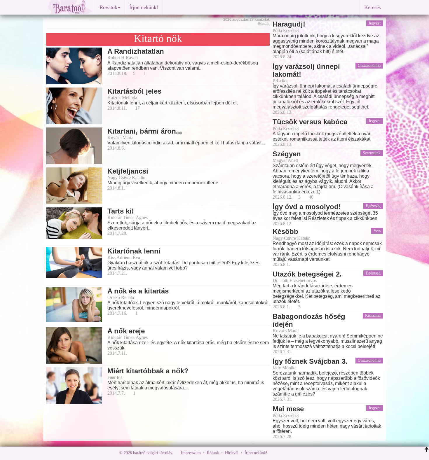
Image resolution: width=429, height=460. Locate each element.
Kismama (373, 315)
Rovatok (108, 7)
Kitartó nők (158, 38)
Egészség (373, 206)
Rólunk (213, 453)
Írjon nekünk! (143, 7)
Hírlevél (231, 453)
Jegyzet (375, 23)
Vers (377, 230)
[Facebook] (273, 453)
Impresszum (191, 453)
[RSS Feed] (301, 453)
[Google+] (282, 453)
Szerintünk (372, 153)
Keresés (372, 7)
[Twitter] (292, 453)
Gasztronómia (369, 65)
